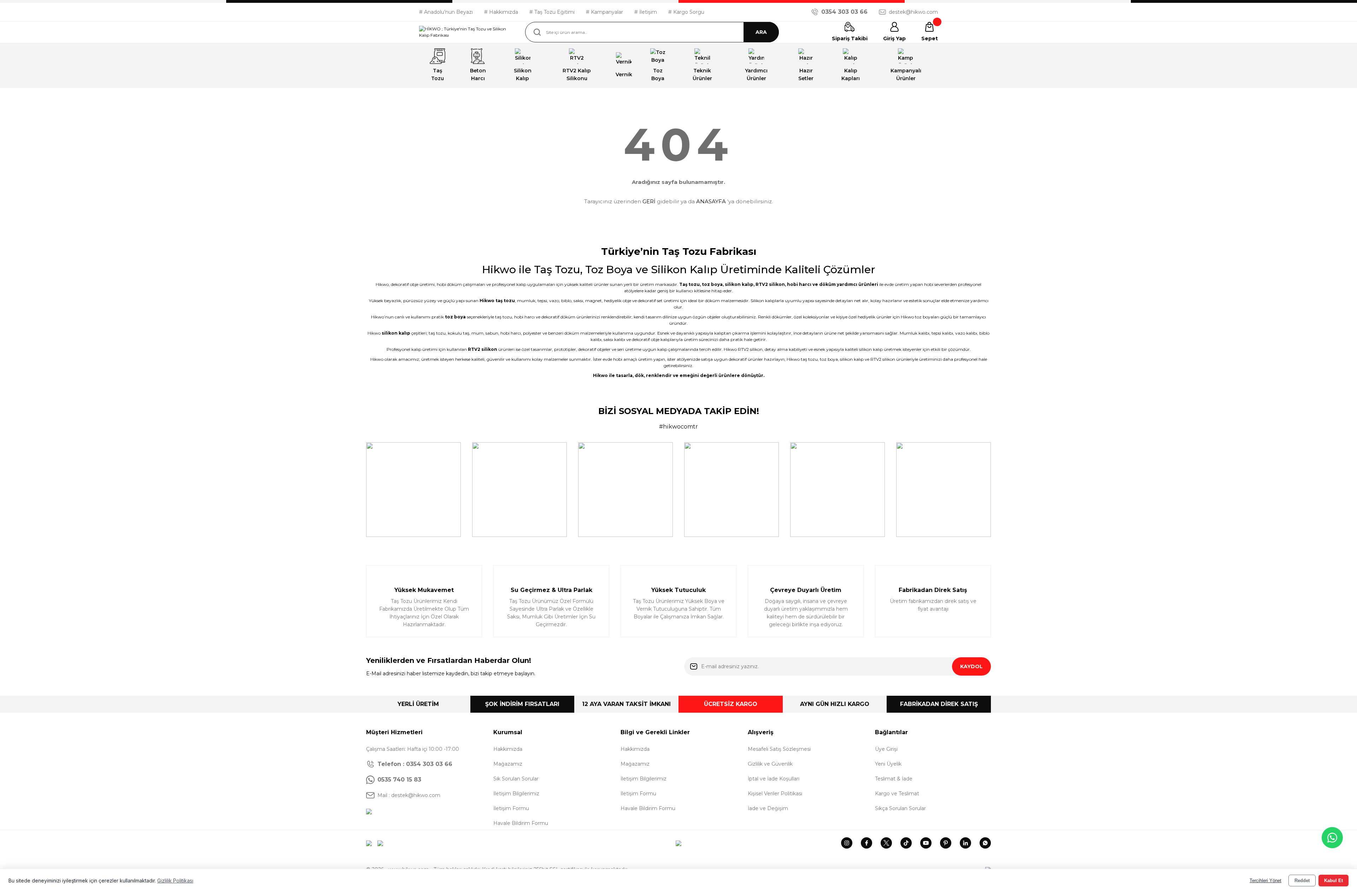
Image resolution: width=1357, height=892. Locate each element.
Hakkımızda (507, 749)
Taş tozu (689, 284)
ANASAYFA (711, 201)
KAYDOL (971, 666)
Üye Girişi (886, 749)
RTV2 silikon (770, 284)
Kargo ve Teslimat (897, 793)
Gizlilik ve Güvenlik (770, 764)
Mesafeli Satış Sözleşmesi (779, 749)
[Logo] (466, 32)
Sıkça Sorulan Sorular (900, 808)
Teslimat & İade (893, 779)
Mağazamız (507, 764)
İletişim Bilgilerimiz (516, 793)
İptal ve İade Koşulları (773, 779)
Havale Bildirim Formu (520, 823)
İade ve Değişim (768, 808)
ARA (761, 32)
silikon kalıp (739, 284)
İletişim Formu (511, 808)
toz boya (712, 284)
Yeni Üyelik (888, 764)
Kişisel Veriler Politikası (775, 793)
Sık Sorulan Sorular (516, 779)
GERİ (649, 201)
